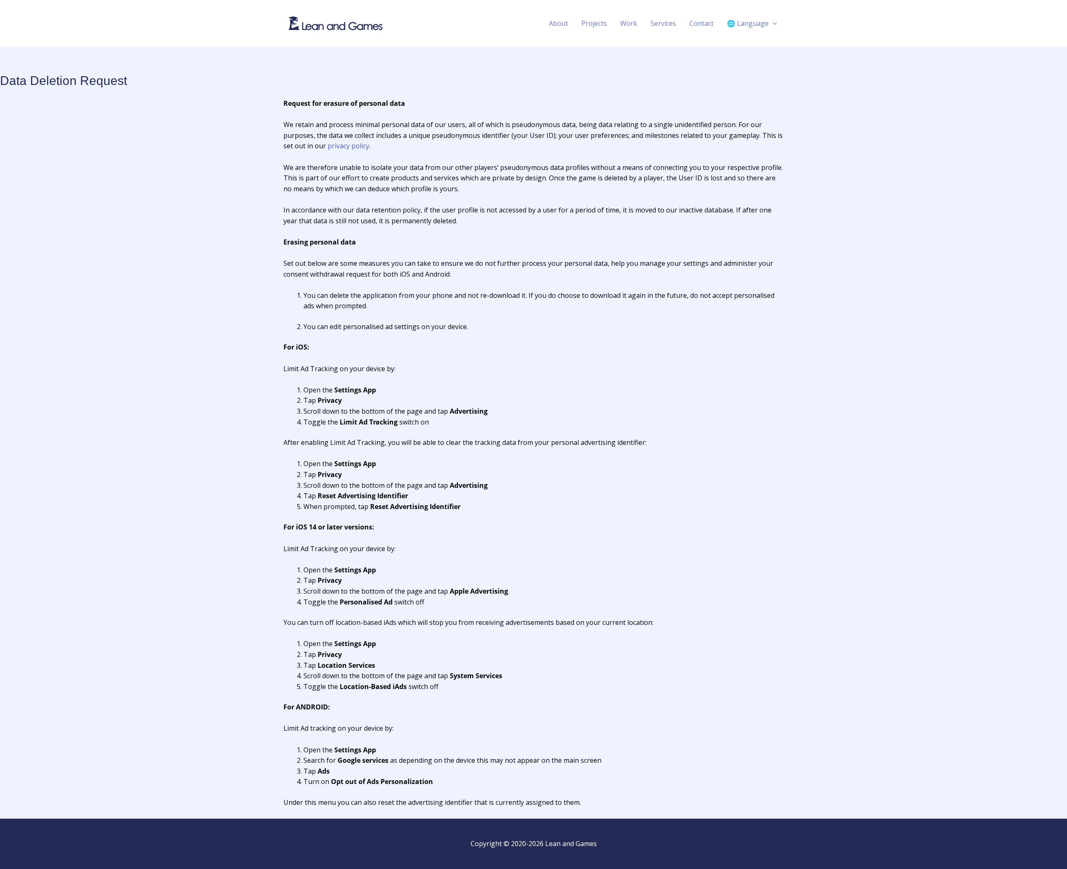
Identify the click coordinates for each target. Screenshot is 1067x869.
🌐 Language (748, 23)
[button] (773, 23)
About (558, 23)
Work (628, 23)
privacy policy (348, 145)
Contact (701, 23)
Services (663, 23)
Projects (594, 23)
